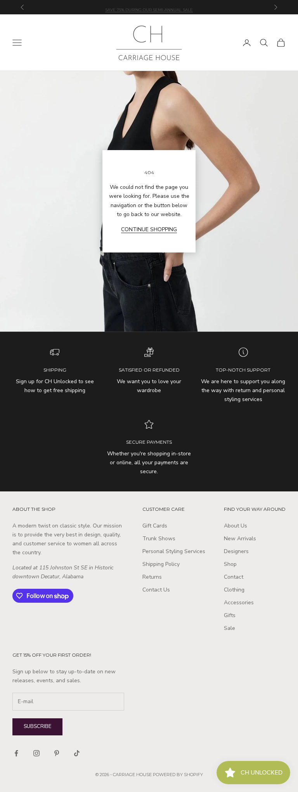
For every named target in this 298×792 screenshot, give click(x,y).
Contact (233, 577)
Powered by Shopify (178, 774)
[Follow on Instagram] (36, 753)
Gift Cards (154, 525)
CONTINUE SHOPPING (149, 229)
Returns (152, 577)
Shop (230, 564)
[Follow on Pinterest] (57, 753)
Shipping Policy (161, 564)
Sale (229, 628)
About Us (235, 525)
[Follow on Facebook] (16, 753)
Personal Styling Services (173, 551)
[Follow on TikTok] (77, 753)
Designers (236, 551)
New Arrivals (240, 538)
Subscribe (37, 726)
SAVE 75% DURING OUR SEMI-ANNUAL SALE (149, 6)
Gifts (230, 615)
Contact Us (156, 589)
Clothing (234, 589)
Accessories (239, 602)
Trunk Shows (158, 538)
